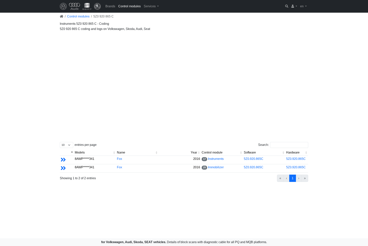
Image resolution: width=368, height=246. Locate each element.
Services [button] (150, 6)
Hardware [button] (293, 152)
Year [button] (194, 152)
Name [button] (121, 152)
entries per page (86, 144)
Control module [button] (212, 152)
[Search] (287, 6)
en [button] (302, 6)
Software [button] (250, 152)
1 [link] (292, 178)
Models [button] (80, 152)
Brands (110, 6)
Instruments (216, 158)
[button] (294, 6)
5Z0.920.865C (253, 158)
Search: (263, 144)
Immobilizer (216, 167)
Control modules (129, 6)
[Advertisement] (175, 59)
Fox (119, 158)
